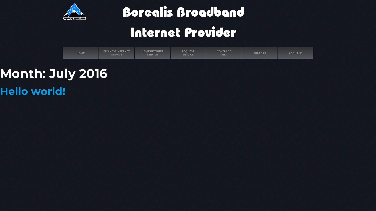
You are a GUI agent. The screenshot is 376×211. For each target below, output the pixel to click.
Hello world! (32, 91)
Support (259, 53)
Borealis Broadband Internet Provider (183, 23)
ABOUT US (295, 53)
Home (81, 53)
